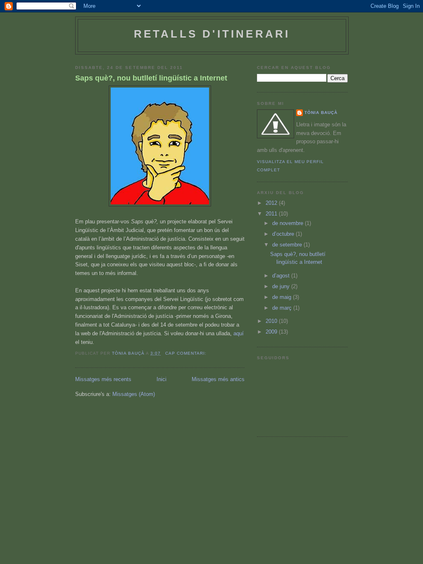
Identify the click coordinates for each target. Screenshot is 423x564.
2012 (272, 203)
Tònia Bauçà (320, 112)
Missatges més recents (103, 379)
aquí (238, 333)
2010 (272, 321)
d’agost (281, 276)
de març (282, 308)
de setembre (288, 245)
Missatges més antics (218, 379)
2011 (272, 214)
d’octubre (284, 234)
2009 (272, 332)
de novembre (288, 223)
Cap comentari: (186, 353)
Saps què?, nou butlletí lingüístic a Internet (151, 78)
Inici (161, 379)
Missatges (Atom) (133, 394)
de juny (281, 286)
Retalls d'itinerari (212, 34)
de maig (282, 297)
